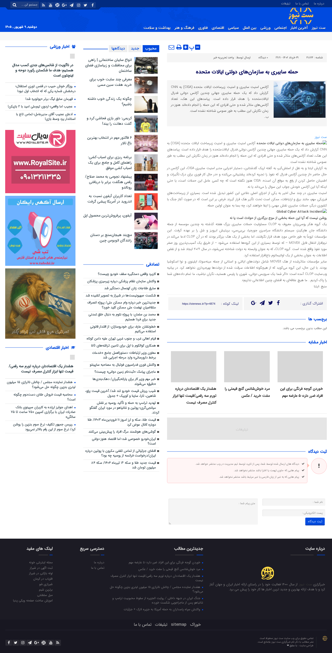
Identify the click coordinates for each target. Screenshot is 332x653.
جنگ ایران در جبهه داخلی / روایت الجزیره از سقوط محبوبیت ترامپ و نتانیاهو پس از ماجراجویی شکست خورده (157, 600)
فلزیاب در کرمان (43, 578)
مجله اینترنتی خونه (41, 562)
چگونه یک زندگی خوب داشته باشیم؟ (109, 101)
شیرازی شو (46, 584)
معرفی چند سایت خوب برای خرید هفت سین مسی (110, 82)
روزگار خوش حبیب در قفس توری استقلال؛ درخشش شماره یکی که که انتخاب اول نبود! (45, 89)
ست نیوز (319, 28)
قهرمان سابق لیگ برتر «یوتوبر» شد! (49, 99)
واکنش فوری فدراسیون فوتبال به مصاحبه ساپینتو (123, 365)
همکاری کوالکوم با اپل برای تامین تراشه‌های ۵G (123, 345)
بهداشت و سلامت (157, 28)
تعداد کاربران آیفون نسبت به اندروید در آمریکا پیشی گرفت (109, 198)
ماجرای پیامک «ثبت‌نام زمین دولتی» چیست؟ (125, 372)
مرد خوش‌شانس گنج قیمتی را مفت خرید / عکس (169, 569)
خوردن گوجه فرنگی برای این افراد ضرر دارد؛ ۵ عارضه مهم (165, 562)
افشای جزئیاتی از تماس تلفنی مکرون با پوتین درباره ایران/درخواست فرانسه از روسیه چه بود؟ (120, 454)
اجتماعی (280, 28)
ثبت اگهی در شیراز (41, 567)
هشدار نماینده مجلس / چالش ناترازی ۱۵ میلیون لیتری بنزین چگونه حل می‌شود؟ (41, 385)
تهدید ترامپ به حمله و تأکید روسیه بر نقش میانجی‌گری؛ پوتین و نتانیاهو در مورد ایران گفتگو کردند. (124, 408)
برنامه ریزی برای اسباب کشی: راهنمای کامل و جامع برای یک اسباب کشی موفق (110, 162)
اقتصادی (218, 28)
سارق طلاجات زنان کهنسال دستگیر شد (130, 288)
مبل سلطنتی (45, 595)
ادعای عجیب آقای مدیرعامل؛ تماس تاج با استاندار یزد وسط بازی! (45, 117)
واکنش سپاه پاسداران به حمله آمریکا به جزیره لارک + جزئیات (162, 609)
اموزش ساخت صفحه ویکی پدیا (33, 600)
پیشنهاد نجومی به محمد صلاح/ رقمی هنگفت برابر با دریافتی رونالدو (108, 182)
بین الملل (250, 28)
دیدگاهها (118, 48)
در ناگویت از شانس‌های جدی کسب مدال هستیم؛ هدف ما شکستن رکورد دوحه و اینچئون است (42, 70)
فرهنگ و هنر (184, 28)
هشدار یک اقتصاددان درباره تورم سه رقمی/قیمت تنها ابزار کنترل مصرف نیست (194, 395)
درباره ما (319, 3)
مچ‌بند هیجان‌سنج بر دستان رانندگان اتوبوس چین (111, 237)
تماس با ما (302, 3)
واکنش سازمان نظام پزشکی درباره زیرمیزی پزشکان (121, 281)
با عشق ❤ (292, 646)
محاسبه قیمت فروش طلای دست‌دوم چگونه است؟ (44, 397)
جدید (135, 48)
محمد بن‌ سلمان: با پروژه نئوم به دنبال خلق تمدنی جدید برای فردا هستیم (122, 317)
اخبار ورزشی (60, 46)
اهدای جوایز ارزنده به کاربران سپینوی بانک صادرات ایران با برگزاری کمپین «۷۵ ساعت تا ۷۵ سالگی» (43, 412)
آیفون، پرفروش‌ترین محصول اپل (107, 215)
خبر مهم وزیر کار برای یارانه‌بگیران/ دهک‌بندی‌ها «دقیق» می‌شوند (124, 382)
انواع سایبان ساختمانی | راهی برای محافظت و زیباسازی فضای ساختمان (108, 65)
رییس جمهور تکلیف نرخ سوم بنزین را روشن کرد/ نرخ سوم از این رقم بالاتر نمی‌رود (44, 427)
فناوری (203, 28)
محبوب (151, 48)
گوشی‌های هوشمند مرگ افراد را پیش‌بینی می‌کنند (122, 431)
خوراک (195, 624)
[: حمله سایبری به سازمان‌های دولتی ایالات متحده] (171, 47)
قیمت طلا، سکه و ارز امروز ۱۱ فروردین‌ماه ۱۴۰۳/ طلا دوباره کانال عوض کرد (121, 422)
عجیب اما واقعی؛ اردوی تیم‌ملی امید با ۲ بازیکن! (41, 106)
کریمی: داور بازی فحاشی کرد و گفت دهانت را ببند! (109, 121)
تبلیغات (285, 3)
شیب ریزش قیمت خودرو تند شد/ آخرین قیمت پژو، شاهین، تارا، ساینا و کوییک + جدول (120, 394)
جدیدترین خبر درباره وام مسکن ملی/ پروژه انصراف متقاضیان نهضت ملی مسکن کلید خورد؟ (121, 305)
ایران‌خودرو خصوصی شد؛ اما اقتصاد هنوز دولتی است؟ (124, 442)
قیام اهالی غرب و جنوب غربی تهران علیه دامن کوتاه (121, 338)
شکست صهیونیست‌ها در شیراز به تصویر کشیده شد (121, 295)
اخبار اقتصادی (58, 347)
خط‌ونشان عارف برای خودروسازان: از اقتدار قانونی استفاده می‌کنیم (123, 329)
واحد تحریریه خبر (223, 57)
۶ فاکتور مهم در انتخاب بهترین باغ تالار (109, 140)
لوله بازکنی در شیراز (41, 573)
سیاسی (233, 28)
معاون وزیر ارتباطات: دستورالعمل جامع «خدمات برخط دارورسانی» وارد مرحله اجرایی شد (124, 355)
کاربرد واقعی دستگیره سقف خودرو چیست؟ (127, 274)
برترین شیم (46, 589)
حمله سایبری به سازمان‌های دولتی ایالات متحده (247, 72)
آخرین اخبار (299, 28)
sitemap (178, 624)
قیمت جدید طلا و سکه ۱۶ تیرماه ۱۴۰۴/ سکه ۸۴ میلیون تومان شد (123, 465)
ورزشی (265, 28)
